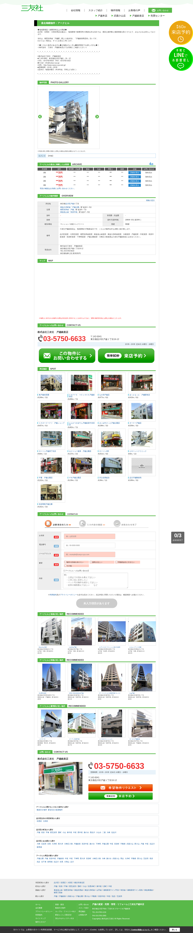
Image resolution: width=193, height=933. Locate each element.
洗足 (38, 862)
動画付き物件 (42, 810)
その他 (69, 566)
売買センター (156, 15)
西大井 (60, 844)
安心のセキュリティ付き (64, 918)
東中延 (69, 832)
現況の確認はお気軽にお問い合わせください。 (58, 188)
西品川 (92, 832)
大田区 (45, 821)
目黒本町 (91, 886)
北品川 (113, 832)
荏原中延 (74, 212)
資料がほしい (97, 562)
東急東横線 (148, 890)
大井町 (54, 844)
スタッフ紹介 (84, 908)
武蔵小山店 (118, 15)
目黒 (49, 844)
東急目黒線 (78, 890)
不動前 (123, 844)
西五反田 (53, 832)
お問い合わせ (163, 10)
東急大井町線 (65, 207)
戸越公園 (75, 207)
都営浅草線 (64, 210)
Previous (40, 116)
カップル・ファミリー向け (65, 911)
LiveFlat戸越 (72, 647)
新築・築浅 (59, 904)
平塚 (47, 832)
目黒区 (39, 821)
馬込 (122, 858)
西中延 (80, 832)
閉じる (174, 930)
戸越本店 (101, 15)
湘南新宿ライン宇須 (111, 890)
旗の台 (86, 832)
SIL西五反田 (42, 693)
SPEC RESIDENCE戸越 (76, 693)
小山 (64, 832)
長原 (151, 858)
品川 (72, 862)
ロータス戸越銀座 (134, 739)
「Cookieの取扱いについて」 (140, 930)
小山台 (98, 832)
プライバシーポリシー (68, 595)
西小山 (137, 844)
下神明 (98, 844)
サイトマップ (40, 918)
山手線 (99, 890)
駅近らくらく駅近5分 (63, 915)
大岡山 (66, 862)
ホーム (38, 904)
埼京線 (123, 890)
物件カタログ (40, 922)
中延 (75, 832)
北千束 (43, 862)
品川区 (68, 204)
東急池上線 (64, 212)
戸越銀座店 (137, 15)
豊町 (59, 832)
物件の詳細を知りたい (75, 562)
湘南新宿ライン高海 (135, 890)
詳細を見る (134, 173)
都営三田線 (58, 893)
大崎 (108, 832)
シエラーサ (42, 739)
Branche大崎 (43, 647)
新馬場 (39, 847)
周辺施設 (82, 911)
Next (97, 116)
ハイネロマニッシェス (105, 739)
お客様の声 (134, 10)
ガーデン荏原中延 (74, 739)
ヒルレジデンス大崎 (135, 647)
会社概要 (38, 908)
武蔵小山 (130, 844)
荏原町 (116, 844)
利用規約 (53, 595)
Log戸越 (131, 693)
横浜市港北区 (79, 883)
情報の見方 (150, 200)
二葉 (104, 832)
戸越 (72, 204)
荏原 (43, 832)
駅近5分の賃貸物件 (55, 810)
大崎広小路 (68, 844)
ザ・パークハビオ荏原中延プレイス (109, 693)
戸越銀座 (77, 844)
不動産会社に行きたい (126, 562)
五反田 (43, 844)
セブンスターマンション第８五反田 (109, 647)
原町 (105, 886)
